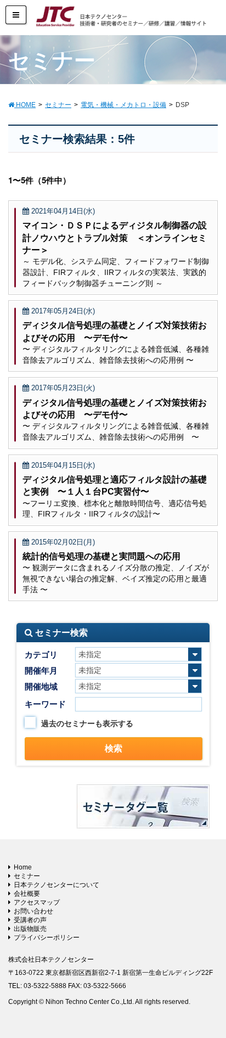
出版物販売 (30, 929)
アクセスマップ (37, 902)
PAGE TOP (209, 997)
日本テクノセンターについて (56, 885)
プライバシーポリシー (47, 937)
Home (23, 867)
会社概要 (27, 893)
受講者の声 (30, 920)
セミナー (27, 876)
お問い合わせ (33, 911)
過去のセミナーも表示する (87, 723)
